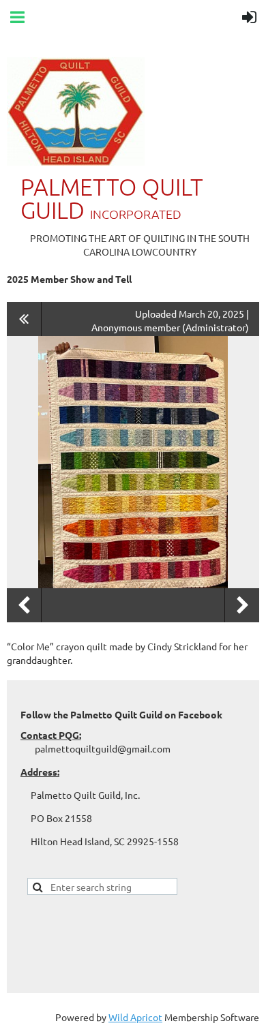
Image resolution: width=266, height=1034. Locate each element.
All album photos (24, 319)
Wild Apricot (135, 1017)
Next (242, 605)
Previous (24, 605)
